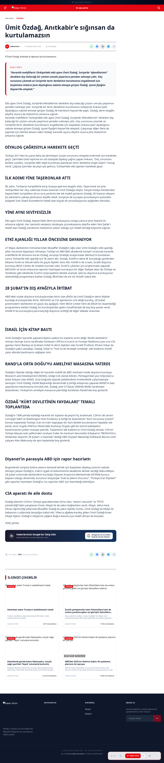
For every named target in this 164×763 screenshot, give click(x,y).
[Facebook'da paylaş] (97, 46)
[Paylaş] (149, 756)
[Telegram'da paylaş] (108, 46)
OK (157, 718)
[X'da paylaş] (102, 46)
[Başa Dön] (156, 756)
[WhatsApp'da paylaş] (91, 46)
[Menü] (5, 8)
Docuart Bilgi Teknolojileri (75, 754)
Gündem (19, 18)
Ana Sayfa (83, 8)
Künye (88, 709)
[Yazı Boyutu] (120, 756)
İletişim (88, 714)
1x (143, 756)
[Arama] (159, 8)
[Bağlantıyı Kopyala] (114, 46)
